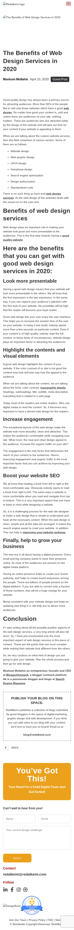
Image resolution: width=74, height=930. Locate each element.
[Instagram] (18, 889)
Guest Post (60, 79)
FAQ (50, 919)
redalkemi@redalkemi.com (24, 874)
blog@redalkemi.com (37, 734)
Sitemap (60, 919)
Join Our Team (18, 919)
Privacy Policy (37, 919)
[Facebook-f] (12, 889)
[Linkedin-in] (5, 889)
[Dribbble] (25, 889)
